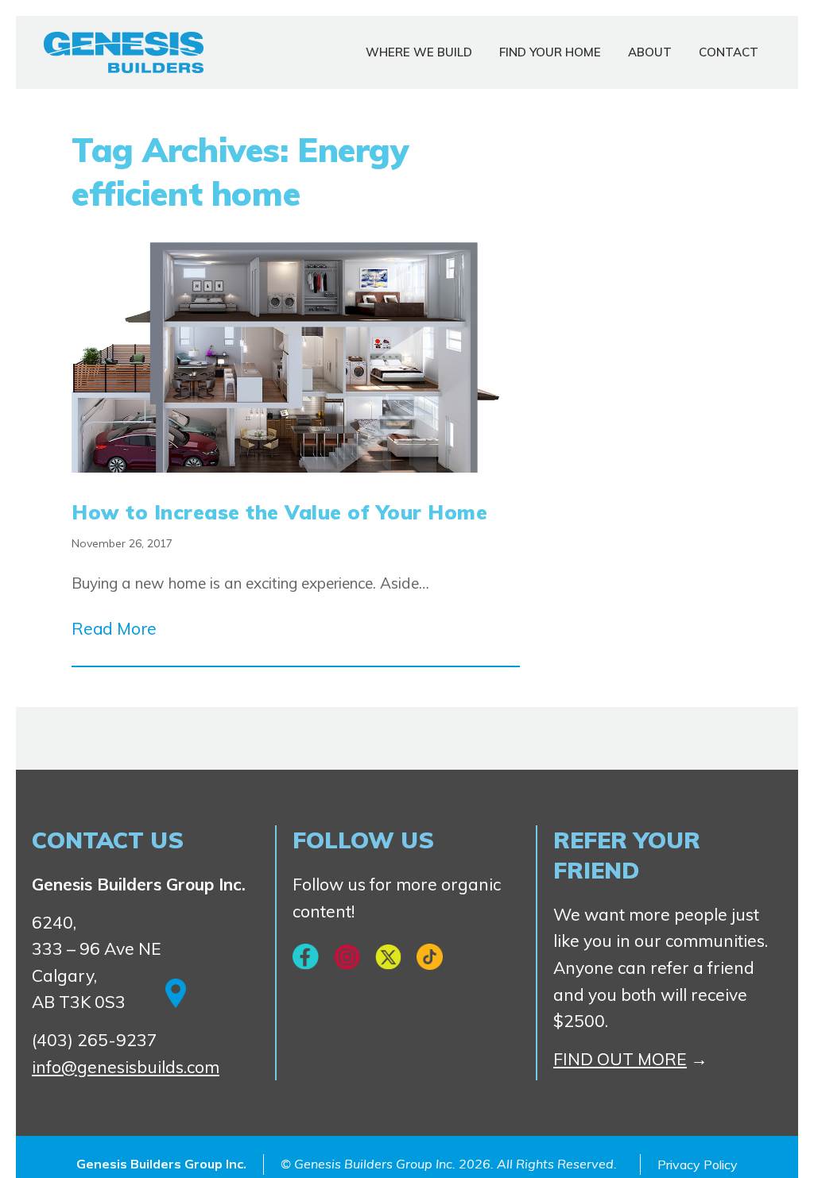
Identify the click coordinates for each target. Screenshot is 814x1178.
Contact (728, 52)
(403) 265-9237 (94, 1039)
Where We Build (419, 52)
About (650, 52)
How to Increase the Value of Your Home (279, 512)
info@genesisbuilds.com (125, 1066)
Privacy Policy (697, 1164)
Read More (114, 628)
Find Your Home (550, 52)
